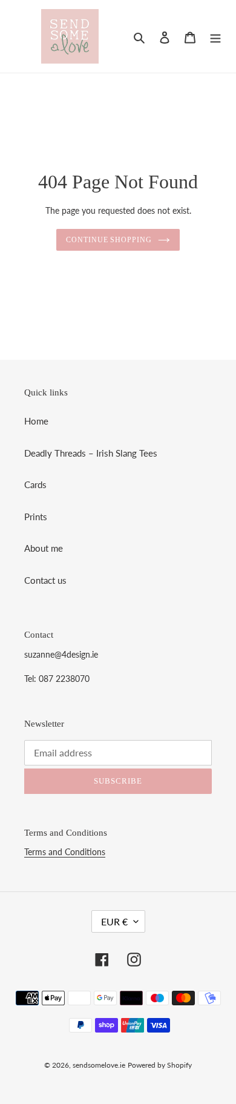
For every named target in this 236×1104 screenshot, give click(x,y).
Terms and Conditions (64, 852)
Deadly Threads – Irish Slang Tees (90, 453)
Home (36, 420)
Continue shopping (109, 240)
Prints (35, 516)
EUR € (114, 921)
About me (43, 548)
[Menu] (215, 37)
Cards (35, 484)
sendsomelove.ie (99, 1064)
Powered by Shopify (160, 1064)
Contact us (45, 580)
